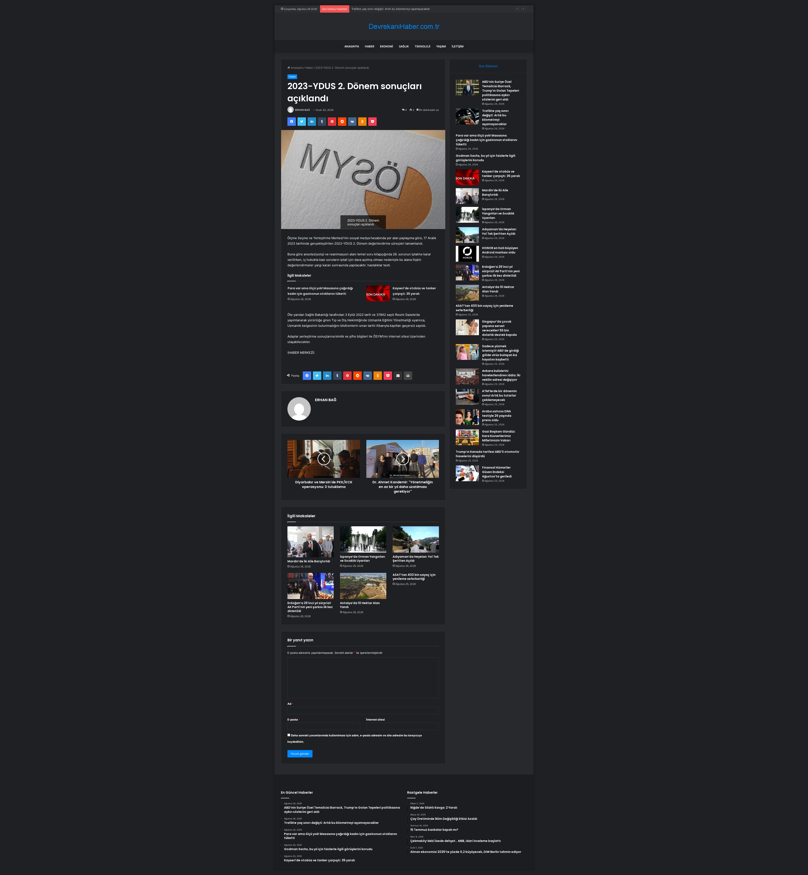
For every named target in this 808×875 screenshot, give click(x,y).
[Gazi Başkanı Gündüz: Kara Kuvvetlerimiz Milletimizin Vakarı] (467, 437)
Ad (290, 703)
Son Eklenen (488, 66)
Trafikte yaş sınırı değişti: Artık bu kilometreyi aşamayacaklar (495, 117)
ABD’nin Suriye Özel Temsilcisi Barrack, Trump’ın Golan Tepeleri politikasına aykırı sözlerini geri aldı (500, 91)
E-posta (293, 719)
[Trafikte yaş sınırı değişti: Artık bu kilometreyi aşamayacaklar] (467, 117)
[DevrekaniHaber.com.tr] (404, 26)
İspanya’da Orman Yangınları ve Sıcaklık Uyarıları (362, 559)
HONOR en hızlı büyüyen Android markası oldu (500, 250)
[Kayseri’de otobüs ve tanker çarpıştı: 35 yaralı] (377, 293)
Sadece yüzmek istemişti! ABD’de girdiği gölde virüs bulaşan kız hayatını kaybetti (500, 353)
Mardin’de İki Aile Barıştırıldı (308, 561)
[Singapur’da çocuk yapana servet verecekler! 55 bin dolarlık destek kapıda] (467, 327)
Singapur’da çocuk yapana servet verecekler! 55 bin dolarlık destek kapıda (499, 328)
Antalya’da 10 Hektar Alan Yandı (360, 605)
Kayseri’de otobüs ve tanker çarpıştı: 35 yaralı (501, 173)
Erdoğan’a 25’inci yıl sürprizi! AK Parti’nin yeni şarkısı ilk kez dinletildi (310, 607)
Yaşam (441, 46)
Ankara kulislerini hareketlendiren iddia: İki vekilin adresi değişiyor (501, 375)
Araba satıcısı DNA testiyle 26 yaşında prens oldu (496, 415)
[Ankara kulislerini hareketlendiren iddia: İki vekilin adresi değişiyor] (467, 377)
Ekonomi (386, 46)
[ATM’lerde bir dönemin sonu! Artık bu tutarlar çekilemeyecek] (467, 397)
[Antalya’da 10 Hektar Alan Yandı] (363, 586)
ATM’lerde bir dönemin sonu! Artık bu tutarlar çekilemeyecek (499, 395)
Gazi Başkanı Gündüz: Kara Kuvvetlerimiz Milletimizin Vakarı (499, 435)
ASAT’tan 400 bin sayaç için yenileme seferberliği (414, 577)
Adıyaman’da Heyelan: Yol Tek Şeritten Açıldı (416, 559)
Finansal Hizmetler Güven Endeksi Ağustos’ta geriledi (497, 471)
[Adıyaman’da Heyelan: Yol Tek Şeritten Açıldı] (416, 539)
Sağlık (404, 46)
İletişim (458, 46)
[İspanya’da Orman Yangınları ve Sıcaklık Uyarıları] (363, 539)
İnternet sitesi (375, 719)
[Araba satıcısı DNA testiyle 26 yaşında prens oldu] (467, 417)
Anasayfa (351, 46)
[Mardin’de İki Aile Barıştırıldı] (310, 541)
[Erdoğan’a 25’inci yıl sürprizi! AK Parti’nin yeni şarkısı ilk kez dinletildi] (310, 586)
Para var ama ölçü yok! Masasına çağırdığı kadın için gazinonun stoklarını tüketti (486, 139)
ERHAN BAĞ (302, 109)
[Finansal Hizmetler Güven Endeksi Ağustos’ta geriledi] (467, 473)
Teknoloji (422, 46)
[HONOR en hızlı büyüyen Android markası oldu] (467, 254)
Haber (369, 46)
